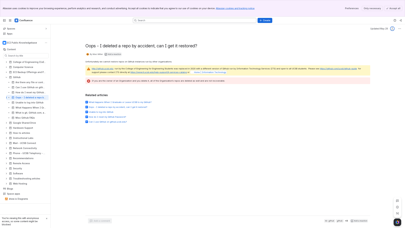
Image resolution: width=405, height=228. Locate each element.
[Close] (47, 218)
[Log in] (400, 20)
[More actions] (46, 43)
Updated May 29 (379, 28)
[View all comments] (397, 200)
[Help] (394, 20)
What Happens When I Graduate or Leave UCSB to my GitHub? (120, 102)
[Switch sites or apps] (10, 20)
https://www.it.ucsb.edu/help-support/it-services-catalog (158, 72)
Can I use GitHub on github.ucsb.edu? (108, 121)
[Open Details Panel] (397, 207)
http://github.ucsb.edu (102, 68)
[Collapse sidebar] (4, 20)
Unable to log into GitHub (101, 112)
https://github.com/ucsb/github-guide (338, 68)
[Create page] (397, 213)
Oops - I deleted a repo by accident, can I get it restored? (118, 107)
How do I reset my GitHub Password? (107, 117)
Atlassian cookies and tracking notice (235, 8)
